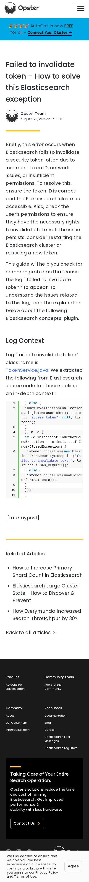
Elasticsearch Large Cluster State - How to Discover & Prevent (46, 593)
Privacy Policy (47, 872)
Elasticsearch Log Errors (60, 748)
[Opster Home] (22, 8)
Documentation (55, 716)
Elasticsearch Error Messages (57, 739)
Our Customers (16, 723)
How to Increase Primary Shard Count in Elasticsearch (48, 571)
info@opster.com (18, 730)
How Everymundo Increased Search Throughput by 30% (47, 615)
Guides (49, 730)
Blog (47, 723)
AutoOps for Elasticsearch (15, 687)
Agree (73, 866)
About (10, 716)
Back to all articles (28, 632)
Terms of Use (25, 876)
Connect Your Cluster (48, 32)
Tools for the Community (52, 687)
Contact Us (24, 823)
